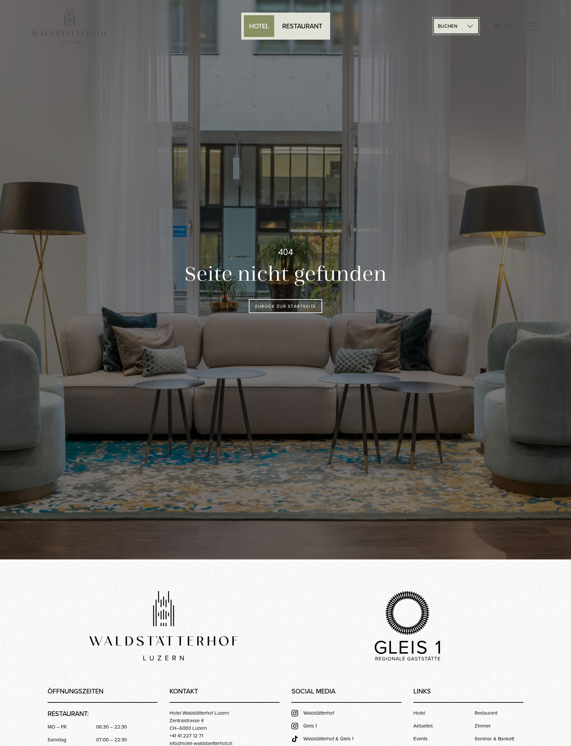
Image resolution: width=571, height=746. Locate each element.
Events (420, 738)
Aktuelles (423, 725)
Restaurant (302, 26)
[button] (456, 26)
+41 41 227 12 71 (186, 735)
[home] (69, 26)
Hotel (259, 26)
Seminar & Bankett (494, 738)
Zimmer (483, 725)
